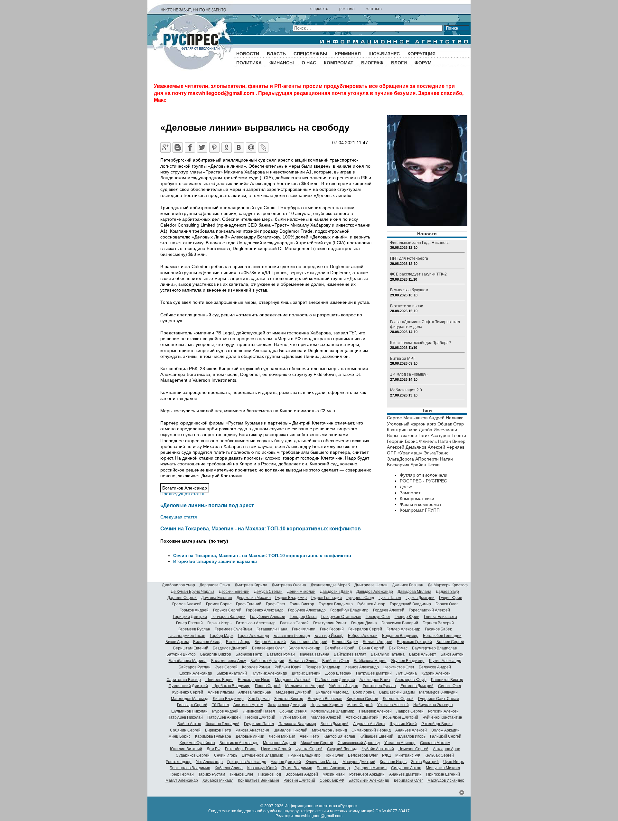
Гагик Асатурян (434, 435)
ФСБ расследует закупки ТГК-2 (418, 274)
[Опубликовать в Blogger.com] (178, 147)
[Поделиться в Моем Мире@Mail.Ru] (251, 147)
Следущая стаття (178, 516)
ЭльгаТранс (436, 452)
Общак (444, 423)
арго (431, 423)
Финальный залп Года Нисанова (420, 242)
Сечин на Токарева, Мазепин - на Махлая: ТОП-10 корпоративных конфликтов (260, 528)
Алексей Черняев (446, 447)
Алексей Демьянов (406, 447)
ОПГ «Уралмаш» (404, 452)
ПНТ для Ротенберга (409, 258)
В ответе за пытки (406, 306)
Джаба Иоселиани (438, 429)
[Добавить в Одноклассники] (226, 147)
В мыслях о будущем (409, 290)
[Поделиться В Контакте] (239, 147)
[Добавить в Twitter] (202, 147)
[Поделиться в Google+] (165, 147)
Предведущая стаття (182, 493)
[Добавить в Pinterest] (214, 147)
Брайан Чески (425, 464)
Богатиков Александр (184, 487)
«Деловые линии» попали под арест (207, 505)
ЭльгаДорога (400, 459)
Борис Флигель (421, 441)
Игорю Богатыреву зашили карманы (215, 561)
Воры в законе (402, 435)
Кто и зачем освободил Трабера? (420, 343)
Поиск (452, 28)
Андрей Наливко (446, 417)
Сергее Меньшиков (407, 417)
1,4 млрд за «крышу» (409, 374)
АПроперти (427, 459)
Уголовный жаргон (406, 423)
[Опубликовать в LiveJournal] (263, 147)
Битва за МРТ (402, 358)
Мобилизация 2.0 (406, 390)
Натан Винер (451, 441)
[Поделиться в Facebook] (190, 147)
